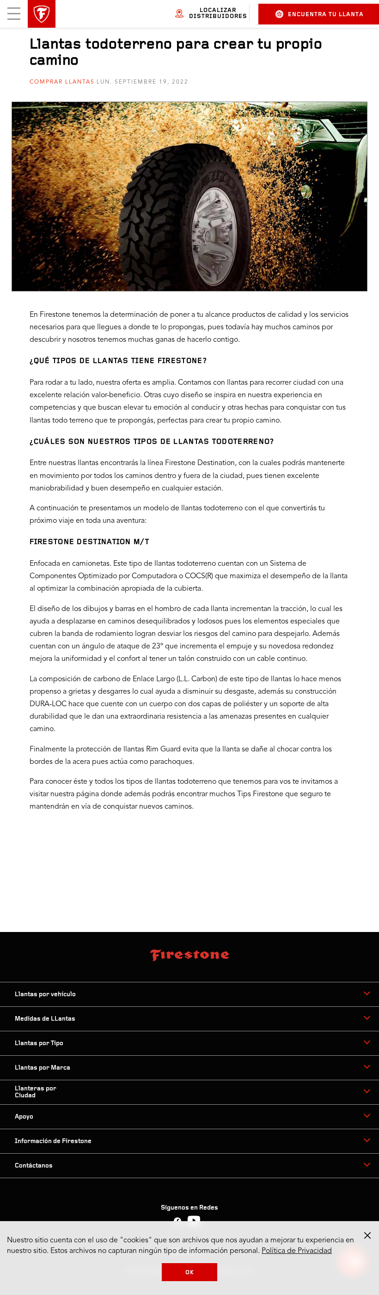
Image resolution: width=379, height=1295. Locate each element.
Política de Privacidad (297, 1251)
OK (189, 1273)
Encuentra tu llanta (326, 15)
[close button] (367, 1235)
